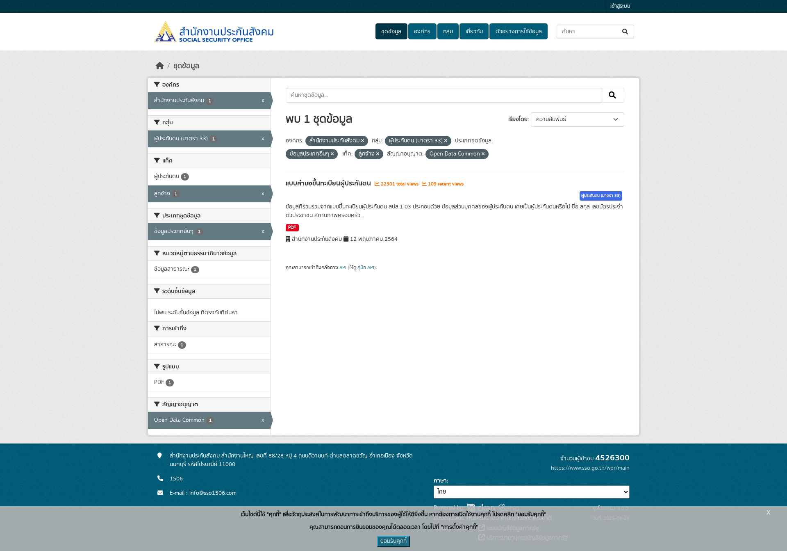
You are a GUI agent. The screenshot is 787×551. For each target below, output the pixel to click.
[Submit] (626, 32)
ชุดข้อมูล (391, 31)
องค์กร (422, 31)
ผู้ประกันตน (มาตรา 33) (601, 196)
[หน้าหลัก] (160, 66)
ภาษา (440, 481)
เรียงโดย (518, 119)
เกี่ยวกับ (474, 31)
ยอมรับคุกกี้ (393, 541)
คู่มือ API (365, 267)
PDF (292, 227)
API (342, 267)
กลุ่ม (448, 31)
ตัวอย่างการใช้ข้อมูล (519, 31)
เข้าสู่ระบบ (620, 6)
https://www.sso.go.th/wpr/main (590, 468)
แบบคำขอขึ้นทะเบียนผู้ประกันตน (329, 183)
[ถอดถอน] (362, 141)
